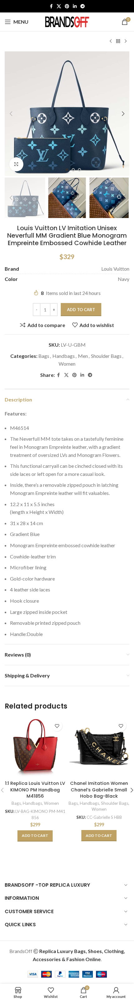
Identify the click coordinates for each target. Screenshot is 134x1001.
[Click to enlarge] (16, 164)
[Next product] (125, 41)
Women (67, 364)
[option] (67, 169)
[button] (11, 113)
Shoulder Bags (106, 356)
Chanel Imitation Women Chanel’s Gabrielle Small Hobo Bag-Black (99, 789)
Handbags (63, 356)
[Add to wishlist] (56, 725)
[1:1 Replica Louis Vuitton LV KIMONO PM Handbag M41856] (35, 747)
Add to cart (81, 309)
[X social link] (59, 6)
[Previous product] (110, 41)
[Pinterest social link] (67, 6)
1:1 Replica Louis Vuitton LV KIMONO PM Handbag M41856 (35, 789)
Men (83, 356)
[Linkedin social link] (75, 6)
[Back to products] (118, 41)
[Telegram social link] (83, 6)
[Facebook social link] (51, 6)
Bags (43, 356)
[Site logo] (67, 21)
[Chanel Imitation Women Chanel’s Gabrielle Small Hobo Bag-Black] (99, 747)
